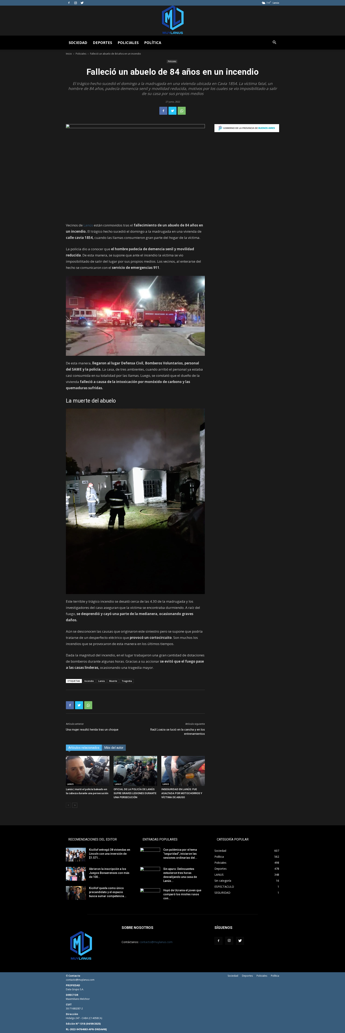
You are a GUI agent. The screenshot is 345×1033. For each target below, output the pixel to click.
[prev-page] (68, 805)
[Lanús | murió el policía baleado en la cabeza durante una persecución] (87, 771)
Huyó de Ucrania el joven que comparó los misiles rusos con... (182, 894)
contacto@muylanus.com (156, 942)
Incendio (89, 680)
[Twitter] (82, 3)
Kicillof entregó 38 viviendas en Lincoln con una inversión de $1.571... (109, 853)
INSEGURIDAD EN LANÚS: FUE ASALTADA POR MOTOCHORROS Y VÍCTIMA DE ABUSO (181, 793)
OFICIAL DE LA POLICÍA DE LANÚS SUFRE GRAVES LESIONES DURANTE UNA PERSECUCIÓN (135, 793)
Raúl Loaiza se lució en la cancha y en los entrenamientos (177, 732)
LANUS (70, 784)
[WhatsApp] (182, 111)
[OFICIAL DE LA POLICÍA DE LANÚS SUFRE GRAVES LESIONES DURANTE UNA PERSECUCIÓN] (135, 771)
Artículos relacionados (83, 748)
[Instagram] (75, 3)
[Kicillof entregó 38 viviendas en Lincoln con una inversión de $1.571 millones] (76, 854)
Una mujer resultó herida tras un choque (92, 729)
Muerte (113, 680)
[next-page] (74, 805)
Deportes (102, 42)
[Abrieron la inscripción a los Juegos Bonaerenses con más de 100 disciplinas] (76, 874)
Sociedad (78, 42)
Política (152, 42)
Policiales (128, 42)
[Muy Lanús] (172, 21)
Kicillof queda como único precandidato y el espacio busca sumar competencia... (107, 892)
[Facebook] (69, 3)
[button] (274, 43)
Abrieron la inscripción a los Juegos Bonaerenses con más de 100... (109, 872)
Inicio (69, 53)
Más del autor (113, 748)
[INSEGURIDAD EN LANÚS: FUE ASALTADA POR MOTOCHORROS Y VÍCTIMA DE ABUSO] (183, 771)
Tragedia (127, 680)
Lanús (88, 225)
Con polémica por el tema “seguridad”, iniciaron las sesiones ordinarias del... (180, 853)
